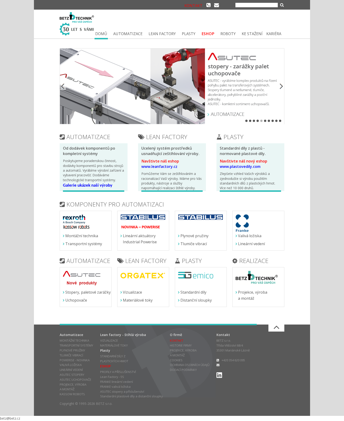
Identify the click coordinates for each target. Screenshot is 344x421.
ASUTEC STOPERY (72, 375)
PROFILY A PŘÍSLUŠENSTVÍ (118, 372)
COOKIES (176, 360)
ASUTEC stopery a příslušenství (122, 391)
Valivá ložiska (249, 235)
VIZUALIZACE (109, 340)
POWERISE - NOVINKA (75, 360)
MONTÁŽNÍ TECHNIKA (74, 340)
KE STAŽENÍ (252, 33)
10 (280, 121)
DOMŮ (101, 33)
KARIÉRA (273, 33)
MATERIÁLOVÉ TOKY (114, 345)
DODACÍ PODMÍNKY (183, 370)
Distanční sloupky (196, 300)
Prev (63, 86)
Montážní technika (81, 235)
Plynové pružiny (194, 235)
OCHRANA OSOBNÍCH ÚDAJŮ (189, 365)
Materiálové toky (138, 300)
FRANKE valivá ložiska (115, 386)
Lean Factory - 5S (112, 377)
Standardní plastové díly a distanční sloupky (131, 396)
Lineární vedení (251, 243)
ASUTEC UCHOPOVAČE (75, 379)
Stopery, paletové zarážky (88, 292)
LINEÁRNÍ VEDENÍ (71, 370)
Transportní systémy (83, 243)
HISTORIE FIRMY (181, 345)
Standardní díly (193, 292)
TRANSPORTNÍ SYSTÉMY (76, 345)
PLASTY (188, 33)
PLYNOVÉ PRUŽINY (72, 350)
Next (280, 86)
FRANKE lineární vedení (116, 382)
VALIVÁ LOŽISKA (71, 365)
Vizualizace (132, 292)
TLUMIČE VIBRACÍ (71, 355)
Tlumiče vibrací (193, 243)
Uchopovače (76, 300)
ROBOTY (228, 33)
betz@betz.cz (10, 418)
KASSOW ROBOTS (72, 394)
